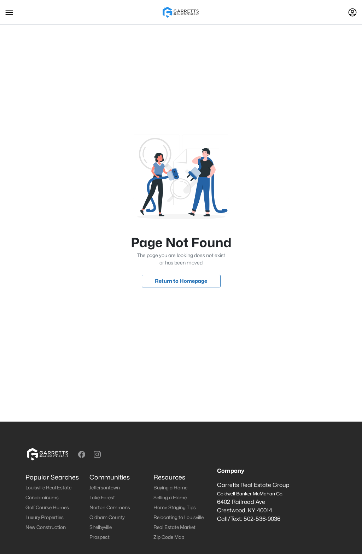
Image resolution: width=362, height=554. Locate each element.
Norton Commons (109, 507)
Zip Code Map (168, 537)
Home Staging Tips (174, 507)
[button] (9, 12)
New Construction (45, 527)
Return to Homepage (181, 281)
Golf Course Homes (47, 507)
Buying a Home (170, 487)
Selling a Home (170, 497)
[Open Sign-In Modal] (352, 12)
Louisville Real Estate (48, 487)
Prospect (99, 537)
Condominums (42, 497)
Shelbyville (100, 527)
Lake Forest (102, 497)
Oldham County (106, 517)
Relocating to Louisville (178, 517)
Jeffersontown (104, 487)
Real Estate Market (174, 527)
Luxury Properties (44, 517)
